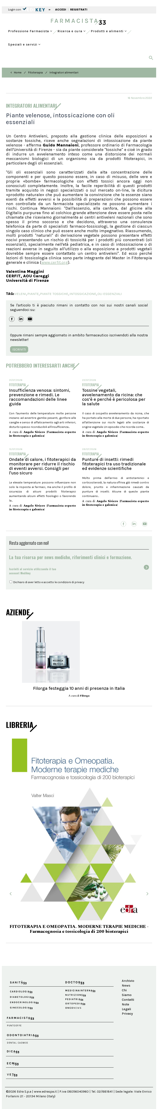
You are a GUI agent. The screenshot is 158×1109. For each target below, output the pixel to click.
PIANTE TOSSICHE (54, 294)
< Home (15, 72)
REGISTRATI (78, 9)
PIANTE (33, 294)
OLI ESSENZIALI (110, 294)
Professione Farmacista (29, 31)
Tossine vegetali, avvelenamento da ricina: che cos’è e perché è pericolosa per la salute (113, 397)
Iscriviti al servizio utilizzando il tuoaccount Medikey (32, 571)
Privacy (127, 993)
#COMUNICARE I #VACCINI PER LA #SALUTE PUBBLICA (79, 911)
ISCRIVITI (19, 349)
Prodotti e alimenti (107, 31)
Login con (15, 9)
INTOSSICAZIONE (83, 294)
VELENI (20, 294)
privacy (79, 582)
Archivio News (128, 962)
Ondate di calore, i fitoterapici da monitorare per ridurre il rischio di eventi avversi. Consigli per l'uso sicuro (42, 466)
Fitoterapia (35, 72)
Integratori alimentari (63, 72)
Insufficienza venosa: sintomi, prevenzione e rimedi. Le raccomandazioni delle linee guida (39, 397)
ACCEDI (60, 9)
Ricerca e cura (70, 31)
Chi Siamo (126, 971)
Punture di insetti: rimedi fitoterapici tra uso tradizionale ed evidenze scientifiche (114, 464)
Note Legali (126, 986)
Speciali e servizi (23, 44)
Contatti (128, 979)
